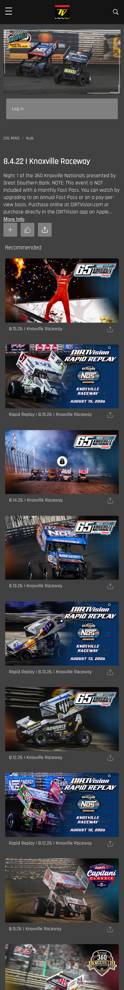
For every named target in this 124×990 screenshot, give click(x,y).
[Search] (116, 13)
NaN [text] (29, 138)
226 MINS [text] (11, 138)
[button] (8, 12)
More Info (13, 219)
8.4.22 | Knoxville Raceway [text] (46, 161)
